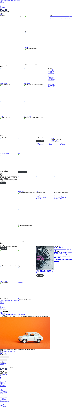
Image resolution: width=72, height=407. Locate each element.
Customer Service (50, 77)
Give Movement (56, 195)
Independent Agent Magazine (65, 18)
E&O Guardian (2, 169)
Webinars (26, 47)
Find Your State (2, 7)
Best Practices (50, 72)
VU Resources (2, 313)
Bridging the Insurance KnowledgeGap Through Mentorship (63, 253)
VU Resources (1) (3, 353)
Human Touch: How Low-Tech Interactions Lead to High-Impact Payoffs (44, 271)
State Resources (2, 5)
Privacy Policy (2, 404)
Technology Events (39, 198)
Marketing (1, 393)
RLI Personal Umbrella (39, 144)
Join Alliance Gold (54, 140)
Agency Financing (51, 70)
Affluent (37, 143)
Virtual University (4, 351)
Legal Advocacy (2, 383)
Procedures (49, 83)
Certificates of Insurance (51, 74)
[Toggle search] (1, 309)
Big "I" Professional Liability (4, 153)
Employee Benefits (51, 80)
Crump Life (50, 144)
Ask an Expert (27, 63)
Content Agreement (3, 406)
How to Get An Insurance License (55, 16)
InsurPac (19, 207)
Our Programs (2, 2)
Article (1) (1, 361)
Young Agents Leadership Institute (41, 194)
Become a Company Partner (22, 240)
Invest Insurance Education (58, 196)
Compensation (50, 76)
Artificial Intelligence (51, 71)
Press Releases (20, 282)
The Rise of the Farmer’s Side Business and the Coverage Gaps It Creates (62, 249)
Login (1, 8)
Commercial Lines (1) (3, 363)
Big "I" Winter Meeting (39, 196)
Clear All (14, 351)
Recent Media (2, 297)
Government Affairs (21, 191)
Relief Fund (56, 191)
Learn (1, 14)
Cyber (19, 153)
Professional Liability (51, 85)
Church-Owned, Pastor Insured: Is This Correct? (12, 314)
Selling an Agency (51, 86)
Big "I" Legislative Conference (41, 197)
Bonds (49, 143)
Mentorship (52, 18)
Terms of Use (2, 405)
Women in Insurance (39, 195)
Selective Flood (62, 144)
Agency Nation (2, 264)
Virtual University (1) (3, 355)
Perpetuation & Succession (52, 82)
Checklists (49, 75)
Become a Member (3, 1)
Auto (8, 351)
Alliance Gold (2, 398)
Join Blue (52, 138)
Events (37, 191)
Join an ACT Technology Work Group (60, 197)
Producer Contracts (51, 84)
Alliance (1, 396)
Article (11, 351)
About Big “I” (2, 380)
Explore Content (27, 30)
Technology (2, 394)
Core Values (2, 303)
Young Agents (20, 224)
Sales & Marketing (27, 83)
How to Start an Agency (27, 116)
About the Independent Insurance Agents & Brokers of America (10, 0)
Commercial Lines (64, 17)
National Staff (2, 382)
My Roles (1, 4)
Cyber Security (50, 78)
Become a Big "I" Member (58, 198)
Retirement (1, 116)
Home (1, 312)
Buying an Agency (51, 73)
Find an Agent (2, 6)
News (1, 244)
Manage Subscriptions (3, 281)
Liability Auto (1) (2, 366)
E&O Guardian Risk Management (66, 16)
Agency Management (3, 67)
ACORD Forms (50, 69)
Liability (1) (2, 364)
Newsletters (20, 298)
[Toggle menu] (4, 309)
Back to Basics (52, 17)
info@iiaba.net (4, 374)
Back (2, 13)
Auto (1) (1, 365)
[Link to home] (3, 10)
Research (19, 264)
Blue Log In (53, 142)
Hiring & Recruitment (3, 83)
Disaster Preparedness (51, 79)
